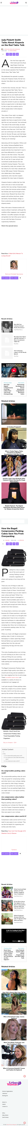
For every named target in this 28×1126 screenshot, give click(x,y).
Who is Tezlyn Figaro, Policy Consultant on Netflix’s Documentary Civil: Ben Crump (14, 452)
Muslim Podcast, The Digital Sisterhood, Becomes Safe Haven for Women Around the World (14, 507)
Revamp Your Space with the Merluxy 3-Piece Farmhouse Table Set (20, 339)
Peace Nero (16, 343)
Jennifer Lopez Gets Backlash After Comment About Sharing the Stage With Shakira (14, 480)
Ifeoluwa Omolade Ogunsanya (12, 49)
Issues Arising (13, 50)
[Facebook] (7, 54)
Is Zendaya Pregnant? (14, 427)
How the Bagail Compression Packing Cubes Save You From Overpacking (8, 389)
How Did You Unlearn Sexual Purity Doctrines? (19, 326)
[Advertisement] (14, 21)
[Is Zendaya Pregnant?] (14, 414)
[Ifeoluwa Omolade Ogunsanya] (2, 49)
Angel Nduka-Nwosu (18, 329)
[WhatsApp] (17, 54)
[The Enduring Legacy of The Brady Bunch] (7, 353)
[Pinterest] (14, 54)
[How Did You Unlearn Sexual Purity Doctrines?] (7, 327)
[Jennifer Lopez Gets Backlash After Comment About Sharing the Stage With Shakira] (14, 465)
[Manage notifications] (24, 1123)
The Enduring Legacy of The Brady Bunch (20, 352)
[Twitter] (10, 54)
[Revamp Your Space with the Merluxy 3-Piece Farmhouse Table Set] (7, 340)
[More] (20, 277)
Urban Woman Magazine (12, 1124)
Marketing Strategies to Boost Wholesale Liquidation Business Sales (20, 389)
